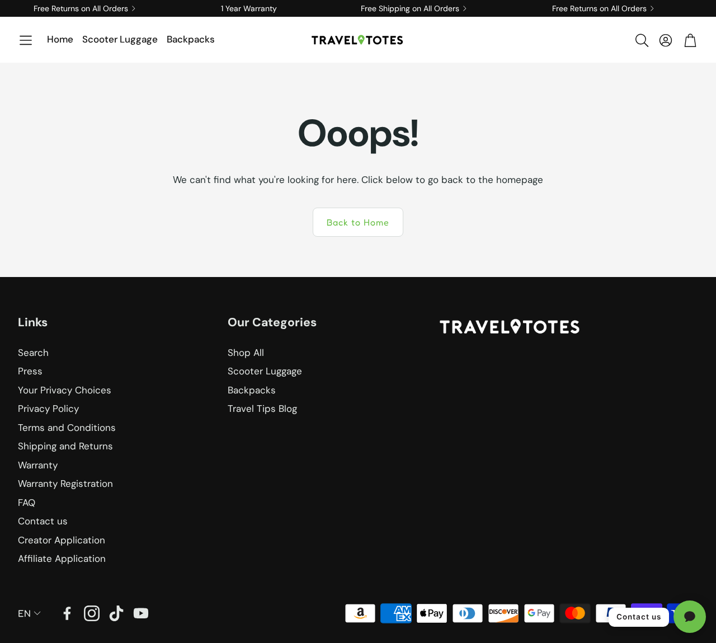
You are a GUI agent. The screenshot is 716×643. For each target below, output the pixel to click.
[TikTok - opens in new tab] (116, 613)
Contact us (638, 616)
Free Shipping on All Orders (410, 8)
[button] (26, 40)
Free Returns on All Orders (81, 8)
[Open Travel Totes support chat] (689, 616)
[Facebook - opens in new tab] (67, 613)
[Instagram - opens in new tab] (92, 613)
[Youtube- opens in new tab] (141, 613)
